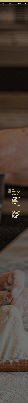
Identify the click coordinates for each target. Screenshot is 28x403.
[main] (16, 203)
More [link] (24, 3)
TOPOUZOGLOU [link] (20, 3)
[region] (14, 1)
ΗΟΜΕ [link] (10, 3)
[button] (27, 3)
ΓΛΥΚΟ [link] (12, 3)
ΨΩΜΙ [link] (16, 3)
